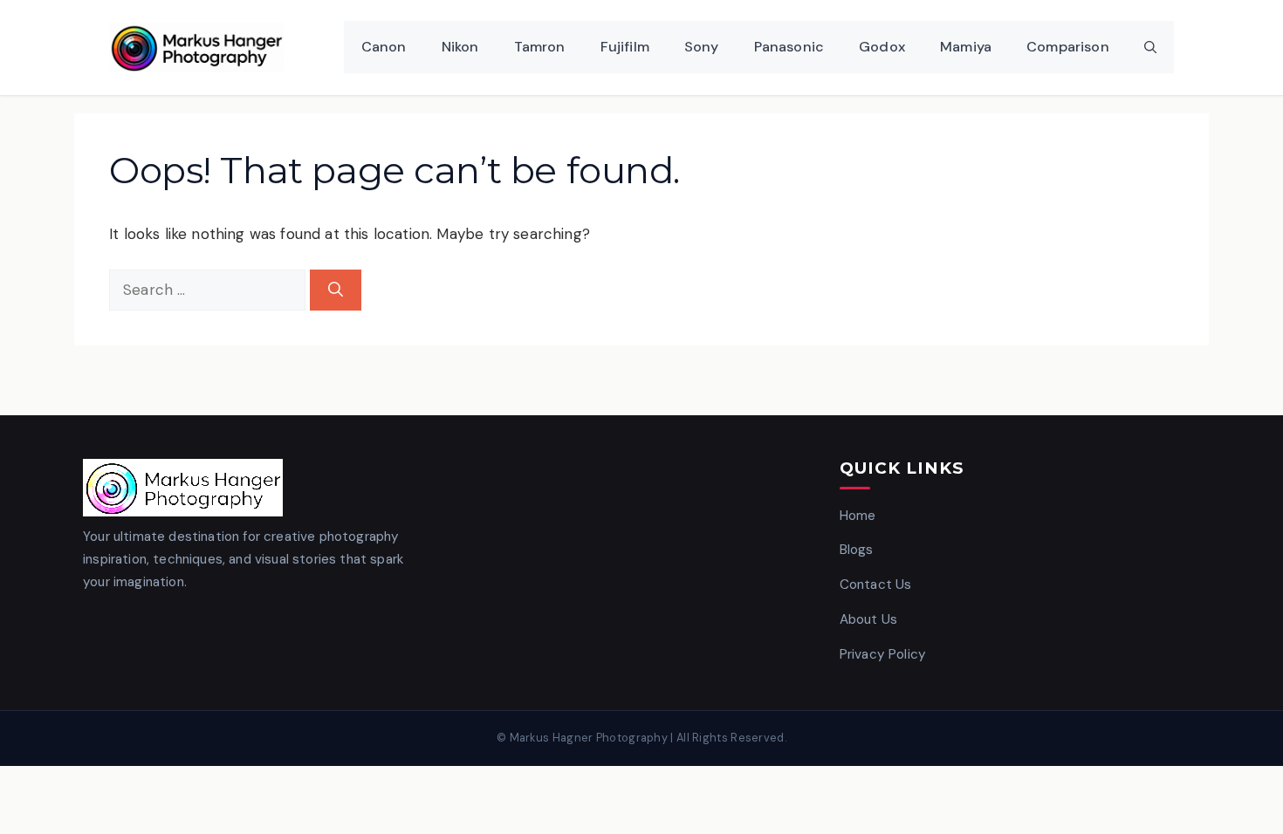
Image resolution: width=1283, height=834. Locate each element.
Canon (384, 47)
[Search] (335, 290)
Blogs (857, 549)
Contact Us (876, 584)
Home (858, 515)
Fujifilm (624, 47)
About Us (868, 619)
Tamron (540, 47)
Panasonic (789, 47)
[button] (1150, 47)
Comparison (1067, 47)
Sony (701, 47)
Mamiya (965, 47)
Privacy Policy (883, 654)
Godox (882, 47)
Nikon (460, 47)
